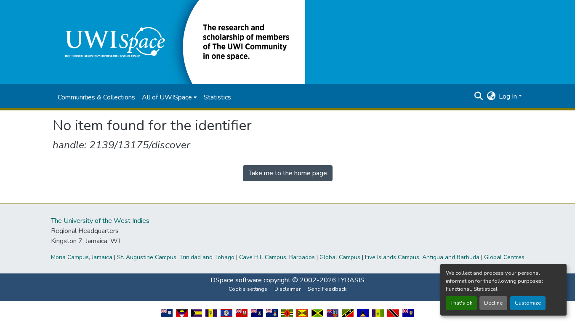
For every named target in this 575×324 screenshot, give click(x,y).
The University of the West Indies (100, 220)
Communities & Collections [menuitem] (96, 97)
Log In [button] (509, 96)
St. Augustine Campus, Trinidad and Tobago (175, 257)
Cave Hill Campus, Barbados (277, 257)
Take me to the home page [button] (287, 173)
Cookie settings (248, 289)
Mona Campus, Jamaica (81, 257)
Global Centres (504, 257)
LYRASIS (351, 280)
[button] (179, 41)
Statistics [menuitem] (217, 97)
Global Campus (339, 257)
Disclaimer (287, 289)
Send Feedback (327, 289)
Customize (528, 303)
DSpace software (236, 280)
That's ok (461, 303)
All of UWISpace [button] (167, 97)
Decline (493, 303)
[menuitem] (169, 97)
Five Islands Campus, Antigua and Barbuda (422, 257)
